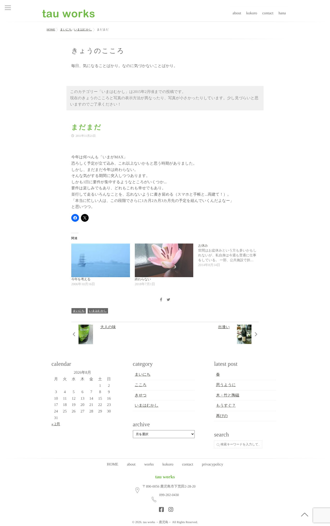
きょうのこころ (97, 51)
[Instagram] (169, 508)
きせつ (141, 395)
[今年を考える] (100, 260)
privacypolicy (212, 464)
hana (282, 13)
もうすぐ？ (226, 406)
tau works (165, 477)
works (149, 464)
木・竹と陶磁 (227, 395)
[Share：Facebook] (161, 300)
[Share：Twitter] (168, 300)
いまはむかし (98, 311)
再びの (222, 416)
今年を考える (80, 279)
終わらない (143, 279)
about (237, 13)
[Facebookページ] (160, 508)
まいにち (79, 311)
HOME (112, 464)
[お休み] (230, 256)
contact (267, 13)
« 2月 (55, 424)
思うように (226, 385)
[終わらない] (164, 260)
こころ (141, 385)
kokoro (251, 13)
